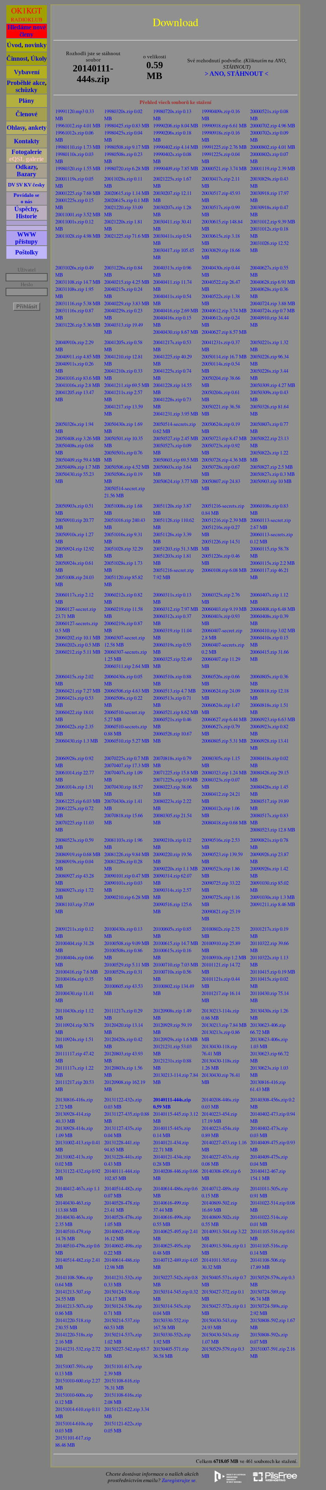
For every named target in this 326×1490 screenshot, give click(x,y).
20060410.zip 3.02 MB (272, 630)
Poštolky (26, 252)
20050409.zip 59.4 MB (78, 459)
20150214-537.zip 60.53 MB (122, 1324)
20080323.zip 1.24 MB (224, 772)
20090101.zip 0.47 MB (126, 875)
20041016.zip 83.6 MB (78, 377)
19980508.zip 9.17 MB (126, 146)
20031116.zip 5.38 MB (78, 303)
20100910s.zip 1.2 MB (224, 957)
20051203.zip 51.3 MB (175, 548)
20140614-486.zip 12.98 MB (122, 1263)
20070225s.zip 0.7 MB (126, 758)
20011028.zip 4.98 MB (78, 235)
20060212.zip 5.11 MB (78, 651)
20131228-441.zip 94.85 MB (122, 1146)
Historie (26, 216)
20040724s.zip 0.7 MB (272, 310)
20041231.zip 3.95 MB (175, 413)
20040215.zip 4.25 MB (126, 281)
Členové (26, 114)
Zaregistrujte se (179, 1480)
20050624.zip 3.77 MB (175, 481)
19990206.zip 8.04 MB (175, 125)
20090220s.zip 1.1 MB (175, 868)
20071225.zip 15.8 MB (175, 772)
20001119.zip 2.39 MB (272, 168)
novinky (36, 45)
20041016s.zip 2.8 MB (77, 385)
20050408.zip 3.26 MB (78, 438)
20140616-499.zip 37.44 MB (170, 1206)
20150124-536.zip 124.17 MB (122, 1295)
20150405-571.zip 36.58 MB (170, 1352)
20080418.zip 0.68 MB (224, 822)
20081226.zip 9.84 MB (126, 854)
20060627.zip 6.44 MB (224, 719)
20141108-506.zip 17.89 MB (267, 1263)
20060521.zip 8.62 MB (175, 712)
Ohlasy (16, 127)
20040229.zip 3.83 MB (126, 303)
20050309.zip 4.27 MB (272, 385)
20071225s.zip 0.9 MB (175, 779)
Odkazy (26, 167)
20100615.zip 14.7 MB (175, 943)
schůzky (26, 90)
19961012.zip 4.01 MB (78, 125)
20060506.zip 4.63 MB (126, 690)
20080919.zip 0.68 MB (78, 854)
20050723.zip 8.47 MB (224, 438)
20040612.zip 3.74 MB (224, 310)
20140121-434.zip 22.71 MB (170, 1146)
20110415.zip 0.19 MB (272, 971)
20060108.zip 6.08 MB (224, 570)
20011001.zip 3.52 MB (78, 214)
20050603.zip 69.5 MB (175, 459)
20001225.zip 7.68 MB (78, 192)
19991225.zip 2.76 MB (224, 146)
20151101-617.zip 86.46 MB (73, 1441)
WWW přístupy (26, 238)
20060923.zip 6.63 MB (272, 719)
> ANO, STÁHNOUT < (236, 73)
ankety (37, 127)
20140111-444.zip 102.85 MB (122, 1174)
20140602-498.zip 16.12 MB (122, 1235)
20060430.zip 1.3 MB (76, 740)
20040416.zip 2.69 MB (175, 310)
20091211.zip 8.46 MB (272, 904)
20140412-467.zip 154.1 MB (267, 1174)
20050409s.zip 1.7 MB (77, 466)
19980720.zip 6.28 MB (126, 168)
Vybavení (26, 72)
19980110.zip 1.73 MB (78, 146)
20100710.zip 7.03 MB (175, 964)
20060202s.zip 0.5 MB (77, 644)
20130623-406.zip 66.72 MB (267, 1028)
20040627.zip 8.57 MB (224, 331)
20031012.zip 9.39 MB (272, 221)
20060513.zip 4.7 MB (174, 690)
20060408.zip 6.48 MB (272, 608)
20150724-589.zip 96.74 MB (267, 1295)
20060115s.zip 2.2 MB (272, 562)
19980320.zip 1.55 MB (78, 168)
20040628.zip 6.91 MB (272, 281)
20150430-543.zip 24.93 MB (219, 1324)
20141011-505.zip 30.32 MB (219, 1263)
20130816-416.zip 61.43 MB (267, 1085)
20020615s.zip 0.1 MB (126, 200)
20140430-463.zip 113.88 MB (73, 1206)
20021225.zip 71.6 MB (126, 235)
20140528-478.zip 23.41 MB (122, 1206)
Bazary (26, 174)
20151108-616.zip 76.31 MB (122, 1384)
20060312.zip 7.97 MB (175, 608)
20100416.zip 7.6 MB (76, 971)
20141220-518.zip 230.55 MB (73, 1324)
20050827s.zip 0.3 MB (272, 473)
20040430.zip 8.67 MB (175, 331)
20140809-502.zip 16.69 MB (219, 1206)
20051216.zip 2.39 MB (224, 520)
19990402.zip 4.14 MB (175, 146)
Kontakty (26, 141)
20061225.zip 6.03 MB (78, 801)
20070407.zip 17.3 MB (126, 765)
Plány (26, 100)
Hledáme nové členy (27, 31)
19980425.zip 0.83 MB (126, 125)
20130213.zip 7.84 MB (224, 1024)
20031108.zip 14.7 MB (78, 281)
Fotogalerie (27, 151)
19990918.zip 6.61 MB (224, 125)
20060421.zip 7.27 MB (78, 690)
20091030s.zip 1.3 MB (272, 897)
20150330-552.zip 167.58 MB (170, 1324)
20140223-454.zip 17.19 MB (219, 1117)
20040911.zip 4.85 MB (78, 356)
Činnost (16, 58)
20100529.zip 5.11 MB (126, 964)
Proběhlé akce (26, 82)
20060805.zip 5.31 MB (224, 740)
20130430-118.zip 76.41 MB (219, 1050)
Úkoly (39, 58)
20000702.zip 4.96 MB (272, 125)
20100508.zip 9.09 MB (126, 943)
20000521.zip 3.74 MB (224, 168)
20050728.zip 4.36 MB (224, 459)
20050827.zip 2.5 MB (271, 466)
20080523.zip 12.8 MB (272, 829)
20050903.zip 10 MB (271, 481)
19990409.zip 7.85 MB (175, 168)
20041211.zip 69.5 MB (126, 385)
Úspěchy (25, 209)
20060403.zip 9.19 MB (224, 608)
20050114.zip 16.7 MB (224, 356)
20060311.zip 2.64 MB (126, 666)
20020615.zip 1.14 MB (126, 192)
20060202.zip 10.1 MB (78, 637)
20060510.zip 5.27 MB (126, 740)
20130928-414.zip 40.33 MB (73, 1117)
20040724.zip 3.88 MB (272, 303)
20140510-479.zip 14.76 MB (73, 1235)
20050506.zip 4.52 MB (126, 466)
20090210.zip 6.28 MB (126, 897)
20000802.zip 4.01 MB (272, 146)
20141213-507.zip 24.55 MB (73, 1295)
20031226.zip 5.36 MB (78, 324)
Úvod (14, 45)
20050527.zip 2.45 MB (175, 438)
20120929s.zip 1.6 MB (175, 1039)
